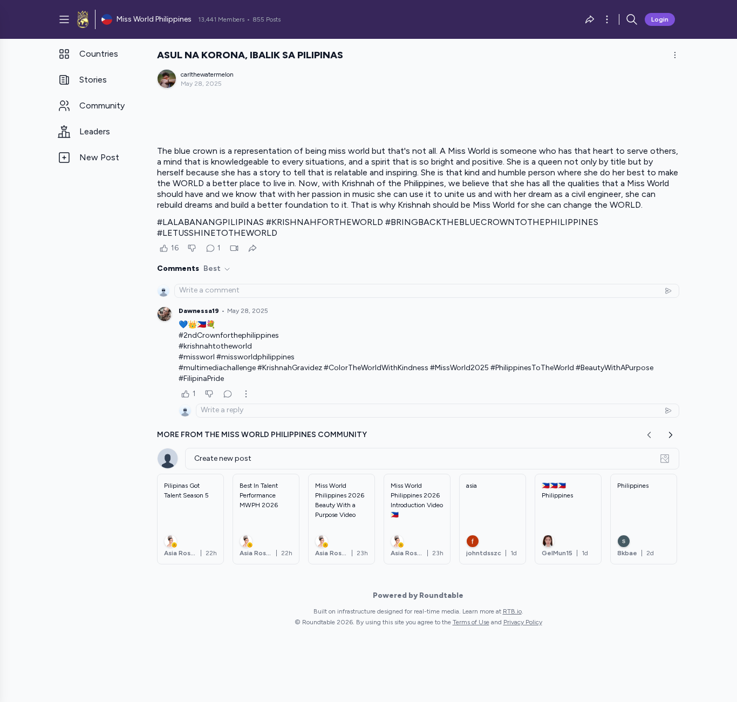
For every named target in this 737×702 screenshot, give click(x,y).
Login (659, 19)
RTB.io (512, 611)
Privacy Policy (522, 622)
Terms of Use (471, 622)
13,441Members (221, 19)
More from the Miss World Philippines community (262, 434)
